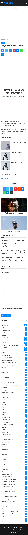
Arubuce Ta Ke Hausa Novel (9, 365)
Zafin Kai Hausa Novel (7, 360)
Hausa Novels (5, 337)
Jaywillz (3, 123)
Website (3, 302)
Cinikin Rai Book (6, 506)
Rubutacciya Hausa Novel (8, 501)
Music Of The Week (7, 476)
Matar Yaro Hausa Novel (8, 486)
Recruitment (5, 454)
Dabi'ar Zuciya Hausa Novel (9, 382)
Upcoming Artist (6, 518)
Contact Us (16, 529)
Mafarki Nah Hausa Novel (8, 481)
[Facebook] (4, 189)
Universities (5, 464)
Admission (4, 400)
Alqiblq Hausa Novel (7, 508)
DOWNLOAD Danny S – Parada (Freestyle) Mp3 (20, 252)
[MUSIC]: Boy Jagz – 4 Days (18, 142)
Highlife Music (5, 380)
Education (4, 427)
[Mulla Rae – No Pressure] (5, 165)
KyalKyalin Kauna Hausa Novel (9, 362)
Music (7, 39)
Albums (4, 452)
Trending (4, 402)
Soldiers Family (6, 419)
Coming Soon (5, 390)
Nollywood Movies (7, 357)
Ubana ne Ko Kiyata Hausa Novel (10, 511)
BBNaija (4, 367)
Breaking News (6, 342)
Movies (4, 352)
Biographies (5, 325)
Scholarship (5, 372)
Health (3, 461)
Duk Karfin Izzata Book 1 (8, 424)
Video (3, 409)
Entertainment (5, 447)
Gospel (4, 332)
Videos (3, 429)
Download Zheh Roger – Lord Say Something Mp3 (19, 259)
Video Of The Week (7, 474)
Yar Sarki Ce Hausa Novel (8, 484)
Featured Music (6, 330)
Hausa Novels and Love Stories (10, 345)
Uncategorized (5, 442)
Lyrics (3, 340)
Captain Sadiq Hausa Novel (9, 491)
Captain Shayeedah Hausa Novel (10, 499)
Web (3, 471)
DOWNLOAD (4, 178)
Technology (5, 469)
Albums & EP (5, 377)
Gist (3, 466)
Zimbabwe (4, 444)
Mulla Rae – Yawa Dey (17, 152)
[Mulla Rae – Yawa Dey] (5, 156)
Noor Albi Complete (7, 489)
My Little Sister (6, 437)
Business (4, 370)
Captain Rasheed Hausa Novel (9, 494)
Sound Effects (5, 397)
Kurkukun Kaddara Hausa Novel (10, 395)
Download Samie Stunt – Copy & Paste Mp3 (21, 242)
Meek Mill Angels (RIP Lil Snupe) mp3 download (7, 252)
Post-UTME (5, 449)
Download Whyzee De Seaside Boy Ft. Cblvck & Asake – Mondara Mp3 (6, 260)
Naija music (5, 350)
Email (3, 297)
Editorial (4, 459)
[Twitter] (7, 189)
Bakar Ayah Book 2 (7, 434)
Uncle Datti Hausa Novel (8, 439)
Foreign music (5, 422)
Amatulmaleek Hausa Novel (9, 404)
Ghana (3, 407)
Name (3, 291)
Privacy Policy (14, 532)
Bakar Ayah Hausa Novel (8, 414)
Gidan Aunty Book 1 (7, 387)
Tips (3, 516)
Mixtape (4, 335)
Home (3, 39)
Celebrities (4, 347)
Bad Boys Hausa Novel (8, 392)
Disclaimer (22, 529)
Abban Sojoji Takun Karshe (8, 513)
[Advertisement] (14, 23)
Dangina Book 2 (6, 417)
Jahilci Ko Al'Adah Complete (9, 479)
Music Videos (5, 432)
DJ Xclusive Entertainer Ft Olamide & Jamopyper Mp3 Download (5, 243)
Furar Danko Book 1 (7, 504)
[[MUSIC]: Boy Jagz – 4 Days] (5, 145)
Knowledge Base (6, 457)
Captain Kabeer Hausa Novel (9, 496)
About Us (9, 529)
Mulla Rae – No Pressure (17, 162)
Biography (4, 412)
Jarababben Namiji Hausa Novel (10, 385)
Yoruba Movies (6, 355)
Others (3, 521)
